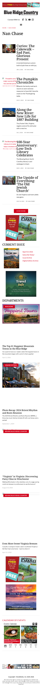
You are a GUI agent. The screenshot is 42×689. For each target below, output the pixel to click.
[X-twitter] (26, 19)
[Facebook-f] (23, 19)
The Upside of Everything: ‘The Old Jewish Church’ (27, 184)
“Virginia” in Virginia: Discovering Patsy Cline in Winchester (20, 477)
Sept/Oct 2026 (28, 252)
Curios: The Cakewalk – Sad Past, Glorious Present (26, 52)
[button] (21, 24)
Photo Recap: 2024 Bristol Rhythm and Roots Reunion (19, 411)
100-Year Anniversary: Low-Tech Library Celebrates (27, 148)
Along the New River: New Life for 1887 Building (27, 114)
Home (4, 28)
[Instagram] (32, 19)
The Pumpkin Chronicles (27, 80)
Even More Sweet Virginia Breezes (19, 543)
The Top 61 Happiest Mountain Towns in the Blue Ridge (18, 347)
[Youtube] (29, 19)
